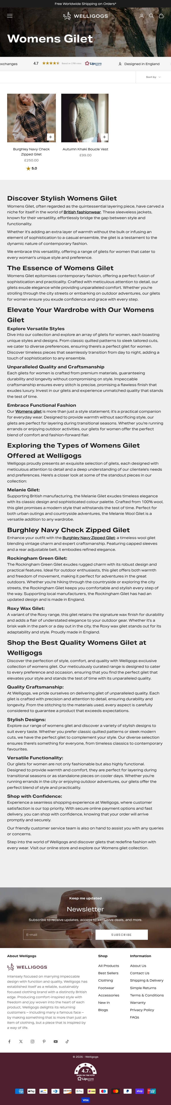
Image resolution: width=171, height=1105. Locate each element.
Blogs (103, 1010)
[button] (49, 63)
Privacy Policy (142, 1010)
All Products (108, 966)
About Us (138, 966)
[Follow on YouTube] (55, 1041)
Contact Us (139, 973)
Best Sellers (108, 973)
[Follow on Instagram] (32, 1041)
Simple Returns (143, 988)
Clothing (105, 980)
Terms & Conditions (147, 995)
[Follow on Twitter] (21, 1041)
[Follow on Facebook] (9, 1041)
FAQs (134, 1017)
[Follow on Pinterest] (44, 1041)
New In (104, 1003)
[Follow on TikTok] (67, 1041)
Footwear (106, 988)
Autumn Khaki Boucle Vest (85, 149)
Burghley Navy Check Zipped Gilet (31, 151)
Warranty (138, 1003)
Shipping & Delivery (146, 980)
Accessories (108, 995)
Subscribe (121, 934)
